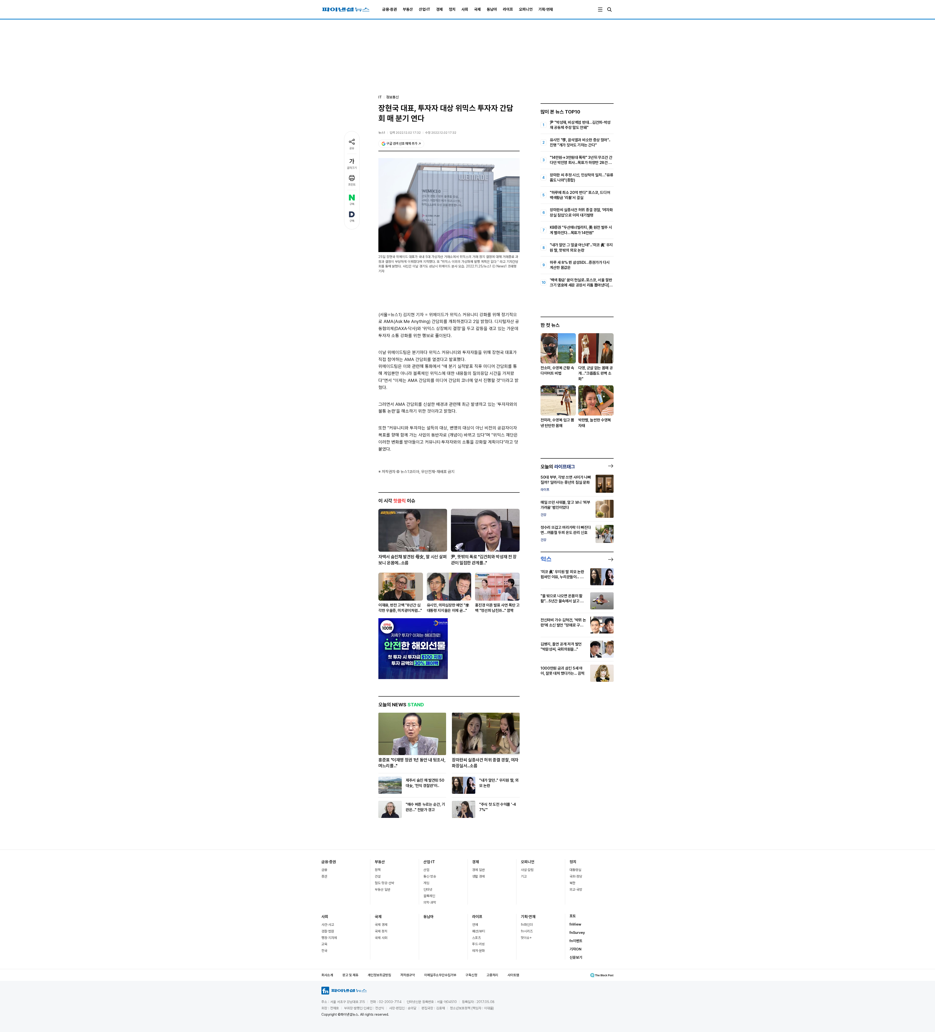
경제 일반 (478, 870)
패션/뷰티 (478, 931)
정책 (378, 870)
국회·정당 (576, 876)
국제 (477, 9)
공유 (351, 148)
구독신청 (471, 975)
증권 (324, 876)
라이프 (508, 9)
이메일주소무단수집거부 (440, 975)
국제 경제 (381, 925)
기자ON (575, 949)
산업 (426, 870)
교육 (324, 944)
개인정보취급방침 (379, 975)
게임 (426, 883)
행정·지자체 (329, 938)
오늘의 (558, 467)
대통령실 (575, 870)
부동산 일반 (382, 889)
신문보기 (576, 957)
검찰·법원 (327, 931)
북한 (572, 883)
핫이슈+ (526, 938)
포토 (573, 916)
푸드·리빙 (478, 944)
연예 (475, 925)
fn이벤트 (576, 941)
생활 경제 (478, 876)
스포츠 (476, 938)
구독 (351, 204)
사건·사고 (327, 925)
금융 (324, 870)
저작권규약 (407, 975)
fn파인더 (527, 925)
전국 (324, 951)
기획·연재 (545, 9)
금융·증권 (389, 9)
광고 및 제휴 (350, 975)
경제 (439, 9)
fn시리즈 (527, 931)
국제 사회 (381, 938)
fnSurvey (577, 932)
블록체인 (429, 896)
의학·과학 (429, 902)
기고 (524, 876)
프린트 (351, 184)
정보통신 (392, 97)
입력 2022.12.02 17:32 (405, 132)
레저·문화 (478, 951)
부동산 (408, 9)
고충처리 (492, 975)
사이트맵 (513, 975)
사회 (464, 9)
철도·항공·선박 (384, 883)
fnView (575, 924)
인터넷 (427, 889)
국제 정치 (381, 931)
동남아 (492, 9)
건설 (378, 876)
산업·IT (424, 9)
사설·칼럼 (527, 870)
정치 (452, 9)
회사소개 (327, 975)
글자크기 (352, 168)
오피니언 (526, 9)
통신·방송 (429, 876)
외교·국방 (576, 889)
